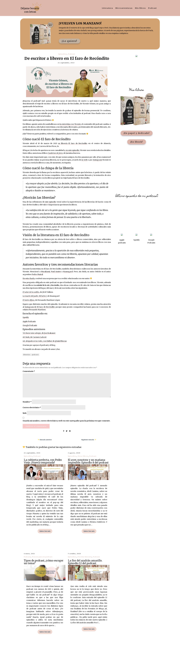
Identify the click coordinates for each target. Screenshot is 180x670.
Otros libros (83, 456)
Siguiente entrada (88, 440)
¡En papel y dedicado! (137, 133)
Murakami (45, 271)
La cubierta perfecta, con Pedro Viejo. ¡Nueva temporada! (43, 461)
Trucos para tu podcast (42, 557)
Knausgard (68, 271)
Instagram (97, 160)
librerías (26, 354)
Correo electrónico (32, 407)
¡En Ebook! (136, 142)
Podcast (152, 8)
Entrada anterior (45, 440)
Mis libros (140, 8)
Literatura (107, 8)
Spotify (26, 317)
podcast (35, 354)
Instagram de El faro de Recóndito (40, 307)
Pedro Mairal (37, 274)
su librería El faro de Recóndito (72, 143)
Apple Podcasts (29, 321)
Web (24, 413)
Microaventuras (123, 8)
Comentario (29, 371)
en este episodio (72, 150)
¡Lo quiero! (69, 41)
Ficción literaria (85, 557)
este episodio (50, 202)
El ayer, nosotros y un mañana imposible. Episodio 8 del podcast (88, 461)
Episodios (62, 54)
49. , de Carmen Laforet (34, 337)
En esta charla (29, 278)
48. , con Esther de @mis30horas (45, 341)
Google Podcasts (30, 325)
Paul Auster (56, 271)
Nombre (27, 402)
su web (84, 160)
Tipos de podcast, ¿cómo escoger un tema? (43, 562)
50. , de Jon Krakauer (39, 333)
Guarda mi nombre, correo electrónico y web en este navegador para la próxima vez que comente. (66, 421)
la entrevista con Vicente (70, 124)
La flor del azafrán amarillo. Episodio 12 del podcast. (85, 562)
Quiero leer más (44, 531)
